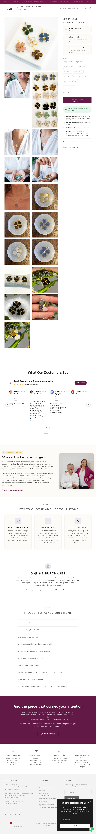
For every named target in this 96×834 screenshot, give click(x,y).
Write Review (80, 383)
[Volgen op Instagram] (10, 814)
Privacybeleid (43, 801)
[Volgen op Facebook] (5, 814)
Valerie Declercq (35, 392)
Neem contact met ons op (48, 808)
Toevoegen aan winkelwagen (77, 100)
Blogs (38, 7)
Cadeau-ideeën (59, 755)
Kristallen (30, 7)
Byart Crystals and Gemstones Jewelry (33, 381)
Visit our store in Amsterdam (13, 490)
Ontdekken (22, 10)
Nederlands (72, 8)
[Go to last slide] (7, 405)
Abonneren (75, 826)
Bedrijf (45, 7)
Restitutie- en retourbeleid (47, 798)
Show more (33, 421)
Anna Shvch (15, 392)
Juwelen (21, 7)
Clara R (77, 392)
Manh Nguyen (56, 392)
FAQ (40, 785)
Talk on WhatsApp (49, 734)
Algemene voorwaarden (47, 805)
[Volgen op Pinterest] (15, 814)
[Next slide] (88, 405)
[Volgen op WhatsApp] (25, 814)
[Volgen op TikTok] (20, 814)
